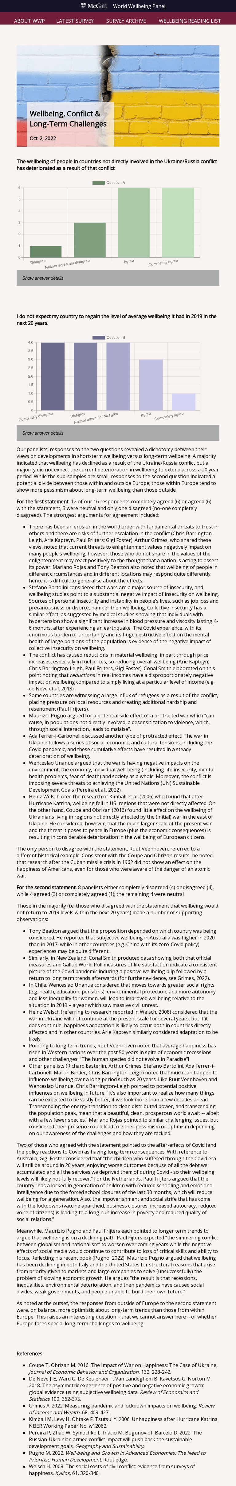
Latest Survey (75, 20)
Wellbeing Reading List (190, 20)
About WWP (29, 20)
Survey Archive (126, 20)
